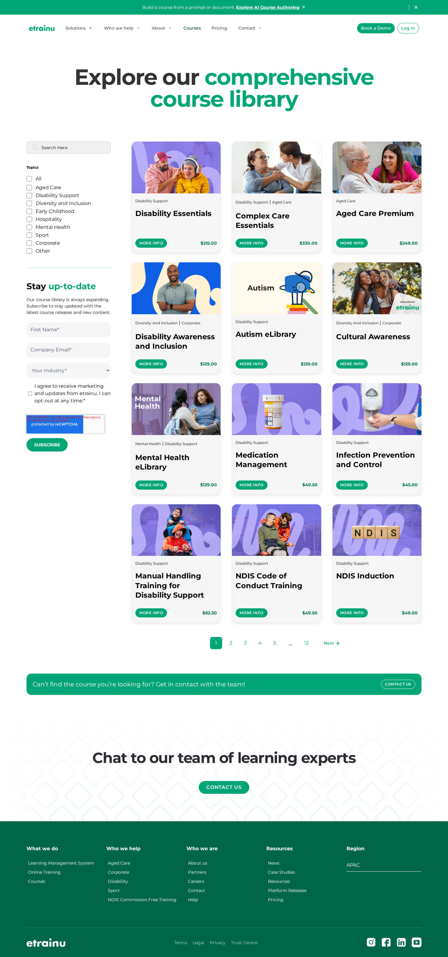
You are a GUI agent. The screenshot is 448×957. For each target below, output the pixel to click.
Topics (32, 167)
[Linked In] (401, 942)
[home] (42, 28)
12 (306, 643)
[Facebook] (386, 942)
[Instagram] (371, 942)
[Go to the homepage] (46, 942)
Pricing (219, 28)
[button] (79, 28)
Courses (192, 28)
